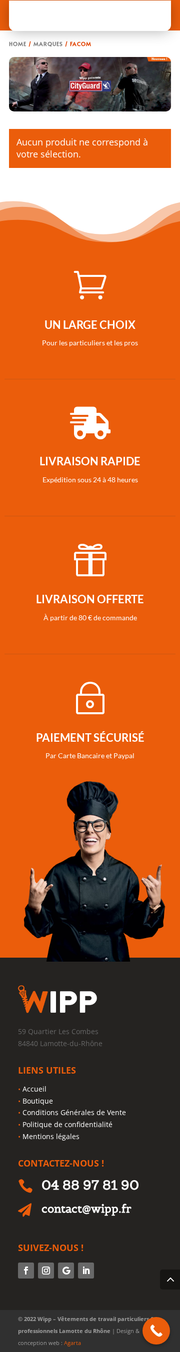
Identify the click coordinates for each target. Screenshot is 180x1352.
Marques (48, 43)
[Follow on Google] (66, 1271)
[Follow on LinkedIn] (86, 1271)
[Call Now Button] (156, 1331)
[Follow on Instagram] (46, 1271)
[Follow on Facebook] (26, 1271)
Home (17, 43)
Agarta (72, 1343)
